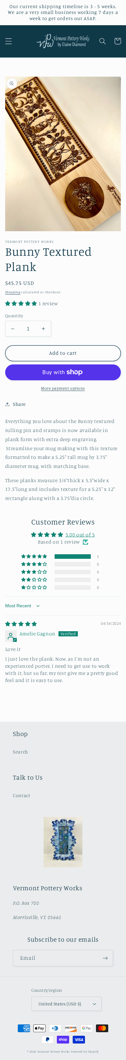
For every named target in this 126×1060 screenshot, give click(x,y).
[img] (21, 624)
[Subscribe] (105, 958)
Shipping (12, 292)
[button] (8, 41)
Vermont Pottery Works (54, 1051)
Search (20, 751)
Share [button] (19, 404)
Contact (21, 795)
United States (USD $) (59, 1003)
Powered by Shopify (85, 1051)
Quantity (14, 315)
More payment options (63, 388)
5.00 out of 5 (80, 535)
